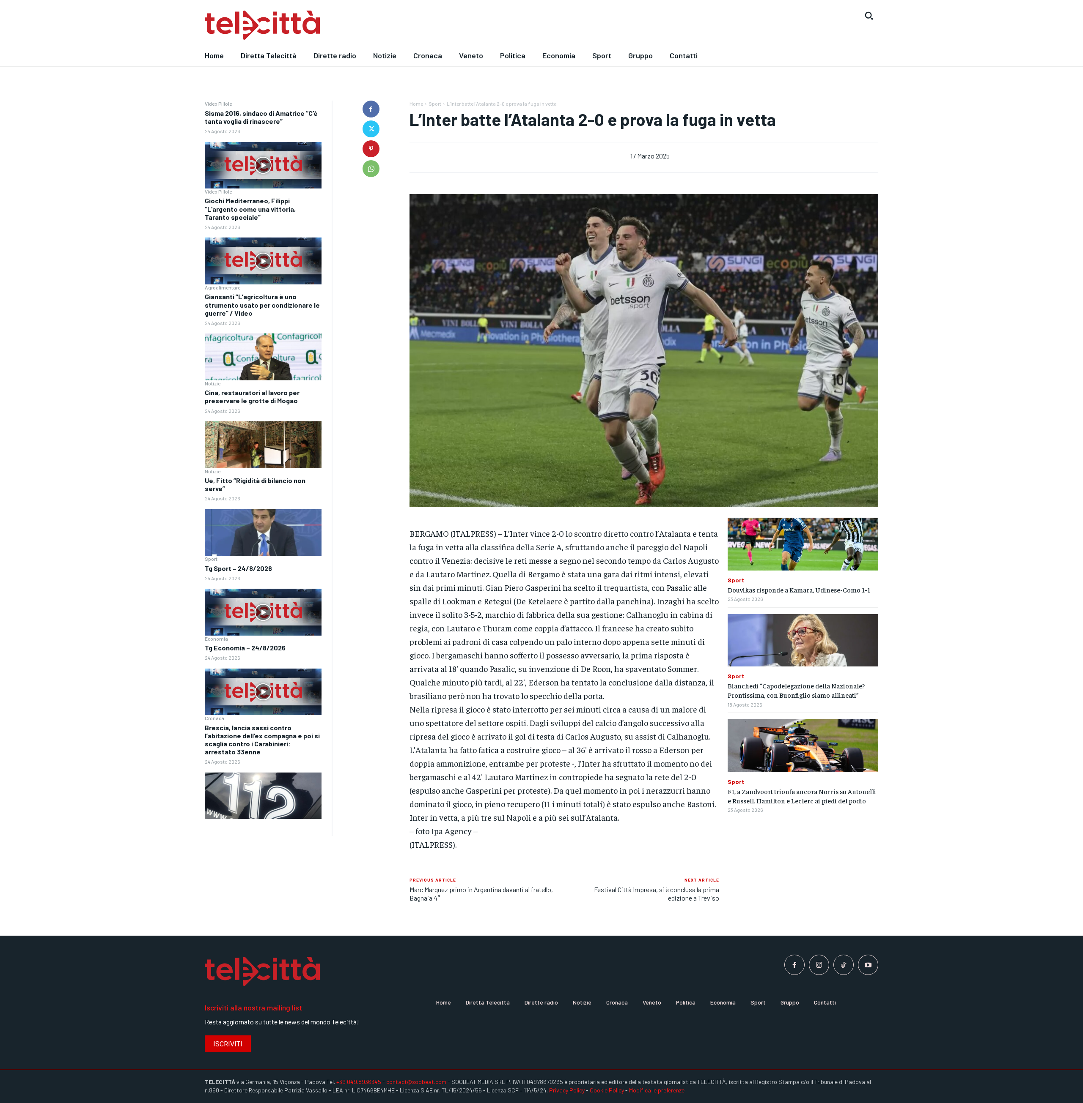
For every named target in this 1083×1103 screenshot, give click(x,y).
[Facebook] (371, 109)
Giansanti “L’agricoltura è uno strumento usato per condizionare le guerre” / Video (262, 304)
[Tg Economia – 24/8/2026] (263, 692)
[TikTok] (843, 965)
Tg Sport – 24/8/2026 (238, 568)
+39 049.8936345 (358, 1081)
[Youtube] (868, 965)
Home (416, 103)
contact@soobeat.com (416, 1081)
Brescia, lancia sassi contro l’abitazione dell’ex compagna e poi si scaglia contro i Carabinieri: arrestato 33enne (262, 740)
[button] (869, 15)
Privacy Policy (567, 1090)
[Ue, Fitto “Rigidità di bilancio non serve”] (263, 532)
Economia (216, 639)
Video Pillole (218, 103)
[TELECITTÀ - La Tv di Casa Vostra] (455, 25)
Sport (211, 559)
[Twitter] (371, 128)
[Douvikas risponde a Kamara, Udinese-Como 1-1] (803, 544)
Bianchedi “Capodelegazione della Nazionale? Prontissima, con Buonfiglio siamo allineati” (796, 690)
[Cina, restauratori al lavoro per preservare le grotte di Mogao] (263, 444)
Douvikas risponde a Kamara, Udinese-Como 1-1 (799, 589)
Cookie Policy (607, 1090)
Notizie (212, 383)
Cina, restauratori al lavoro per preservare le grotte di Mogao (252, 396)
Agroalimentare (222, 287)
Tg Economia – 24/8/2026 (245, 648)
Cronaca (214, 718)
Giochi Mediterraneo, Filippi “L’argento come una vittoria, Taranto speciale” (250, 209)
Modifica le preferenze (656, 1090)
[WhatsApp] (371, 168)
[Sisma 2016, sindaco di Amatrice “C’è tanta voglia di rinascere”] (263, 165)
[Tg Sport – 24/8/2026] (263, 612)
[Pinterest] (371, 148)
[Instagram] (819, 965)
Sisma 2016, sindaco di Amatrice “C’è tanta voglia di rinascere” (261, 117)
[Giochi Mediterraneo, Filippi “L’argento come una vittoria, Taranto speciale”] (263, 261)
